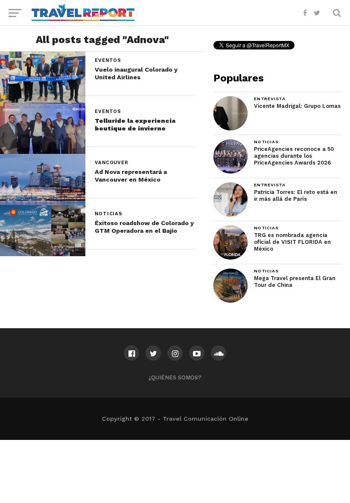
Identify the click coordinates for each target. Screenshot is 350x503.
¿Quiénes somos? (175, 377)
